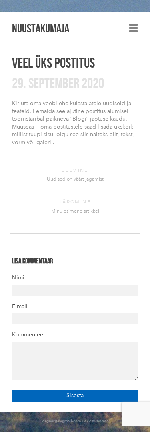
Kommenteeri (29, 334)
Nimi (18, 277)
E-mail (20, 306)
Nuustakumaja (40, 28)
